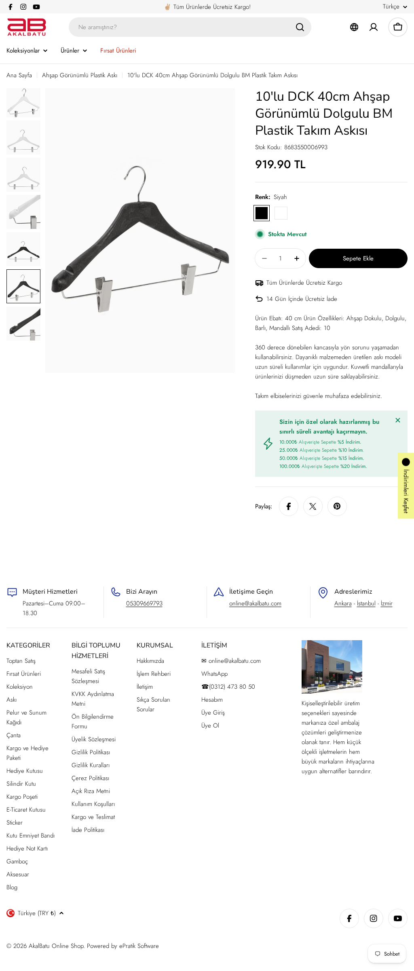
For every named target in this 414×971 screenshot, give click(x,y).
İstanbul (366, 603)
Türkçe (391, 7)
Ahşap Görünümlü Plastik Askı (79, 75)
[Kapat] (398, 420)
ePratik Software (139, 945)
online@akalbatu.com (255, 603)
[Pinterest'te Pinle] (337, 506)
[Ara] (300, 27)
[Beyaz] (281, 213)
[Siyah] (261, 213)
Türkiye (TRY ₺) (37, 913)
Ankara (343, 603)
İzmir (387, 603)
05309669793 (144, 603)
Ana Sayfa (19, 75)
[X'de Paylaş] (313, 506)
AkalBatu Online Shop (56, 945)
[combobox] (190, 27)
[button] (406, 485)
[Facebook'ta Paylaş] (288, 506)
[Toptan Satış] (354, 27)
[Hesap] (373, 27)
